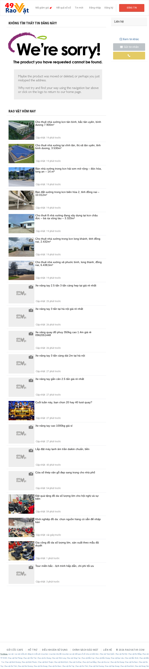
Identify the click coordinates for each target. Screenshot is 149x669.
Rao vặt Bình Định (61, 662)
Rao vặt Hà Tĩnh (10, 666)
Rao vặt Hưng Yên (142, 666)
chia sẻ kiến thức (92, 654)
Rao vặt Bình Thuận (46, 662)
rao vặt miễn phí (21, 654)
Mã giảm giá (42, 7)
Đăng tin (132, 7)
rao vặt (11, 654)
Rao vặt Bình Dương (13, 662)
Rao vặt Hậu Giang (112, 666)
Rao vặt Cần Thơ (30, 658)
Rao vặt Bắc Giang (102, 658)
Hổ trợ (32, 650)
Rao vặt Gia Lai (103, 662)
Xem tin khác (131, 39)
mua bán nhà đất (55, 654)
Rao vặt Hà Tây (68, 666)
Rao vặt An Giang (44, 658)
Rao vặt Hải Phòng (15, 658)
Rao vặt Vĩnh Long (59, 658)
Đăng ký (109, 7)
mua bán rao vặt (68, 654)
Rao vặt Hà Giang (117, 662)
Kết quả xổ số (63, 7)
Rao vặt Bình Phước (29, 662)
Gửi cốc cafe (15, 650)
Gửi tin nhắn (131, 46)
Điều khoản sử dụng (55, 650)
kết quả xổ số (80, 654)
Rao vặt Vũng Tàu (74, 658)
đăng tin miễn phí (34, 654)
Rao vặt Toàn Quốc (107, 654)
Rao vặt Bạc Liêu (117, 658)
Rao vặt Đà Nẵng (135, 654)
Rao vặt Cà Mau (75, 662)
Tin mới (79, 7)
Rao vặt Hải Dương (25, 666)
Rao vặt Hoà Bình (127, 666)
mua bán (45, 654)
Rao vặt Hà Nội (121, 654)
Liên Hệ (107, 650)
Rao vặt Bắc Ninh (132, 658)
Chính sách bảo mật (85, 650)
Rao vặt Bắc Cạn (88, 658)
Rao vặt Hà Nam (131, 662)
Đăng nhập (95, 7)
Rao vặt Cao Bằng (89, 662)
